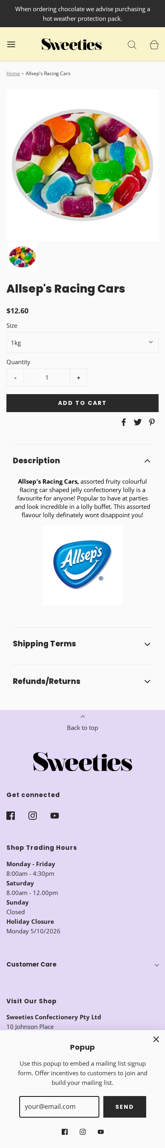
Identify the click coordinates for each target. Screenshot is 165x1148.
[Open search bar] (132, 44)
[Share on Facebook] (123, 422)
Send (124, 1107)
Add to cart (82, 403)
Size (11, 325)
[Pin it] (151, 422)
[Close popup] (156, 1039)
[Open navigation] (11, 44)
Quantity (18, 362)
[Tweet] (137, 422)
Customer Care (31, 964)
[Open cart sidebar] (154, 44)
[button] (22, 257)
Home (13, 73)
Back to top (82, 727)
